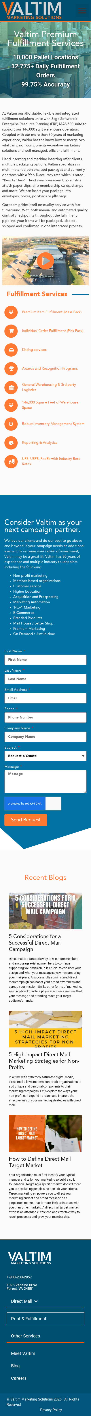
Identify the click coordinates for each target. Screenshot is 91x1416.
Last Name (13, 670)
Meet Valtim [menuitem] (23, 1353)
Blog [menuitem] (15, 1365)
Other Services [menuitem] (25, 1336)
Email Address (16, 690)
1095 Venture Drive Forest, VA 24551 (22, 1287)
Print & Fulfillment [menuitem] (28, 1318)
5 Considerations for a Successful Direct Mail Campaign (35, 943)
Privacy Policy (51, 1410)
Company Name (17, 728)
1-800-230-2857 (19, 1277)
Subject (10, 747)
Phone (9, 709)
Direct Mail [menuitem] (21, 1301)
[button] (82, 10)
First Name (13, 651)
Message (12, 767)
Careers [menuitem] (19, 1378)
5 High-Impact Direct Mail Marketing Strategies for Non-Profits (44, 1061)
